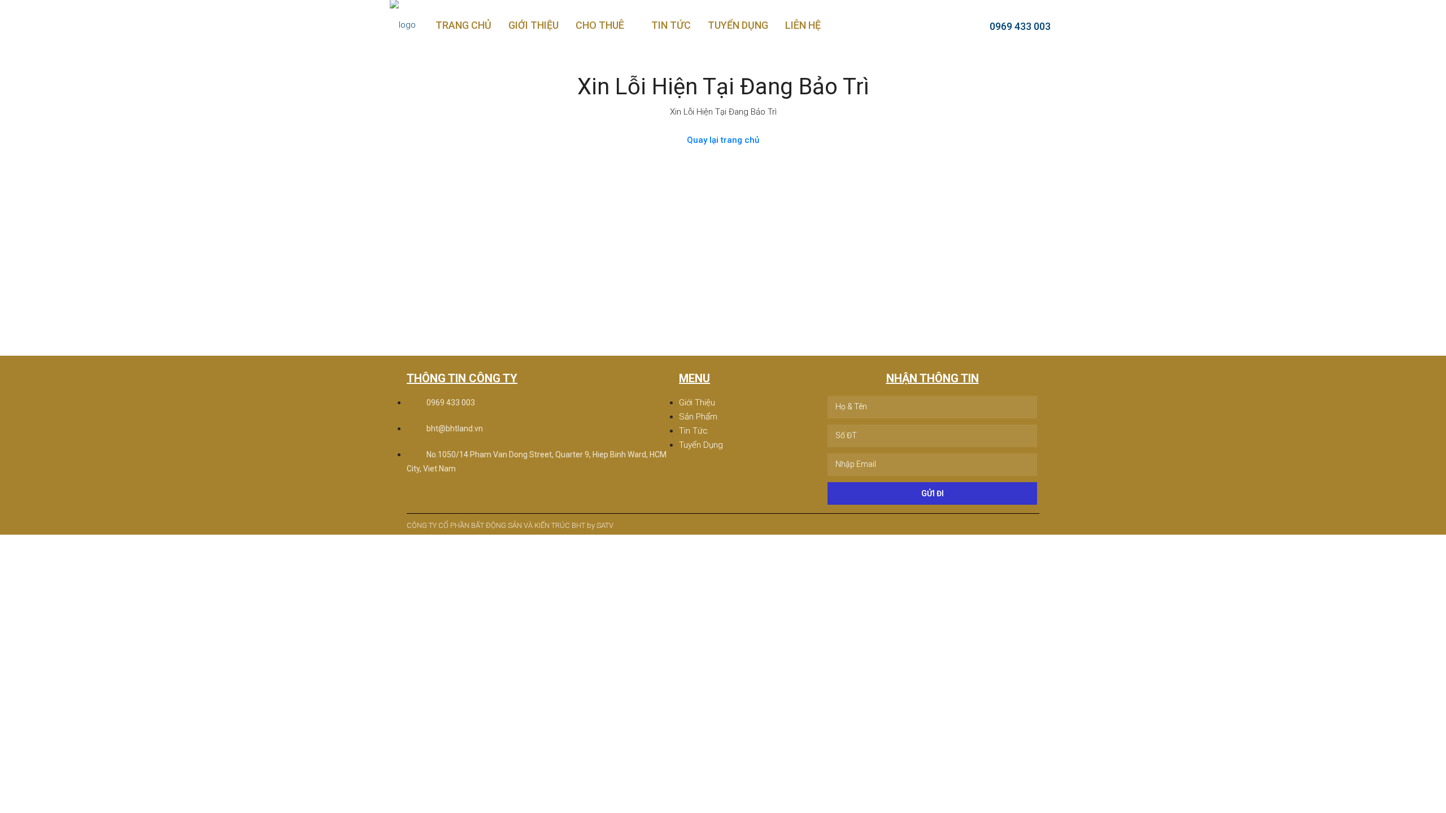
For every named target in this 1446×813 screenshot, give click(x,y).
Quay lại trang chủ (723, 140)
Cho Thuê (600, 25)
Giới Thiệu (533, 25)
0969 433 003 (1019, 26)
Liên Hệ (803, 25)
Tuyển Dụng (738, 25)
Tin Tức (671, 25)
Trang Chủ (463, 25)
